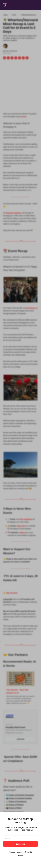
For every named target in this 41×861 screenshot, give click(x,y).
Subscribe (20, 844)
